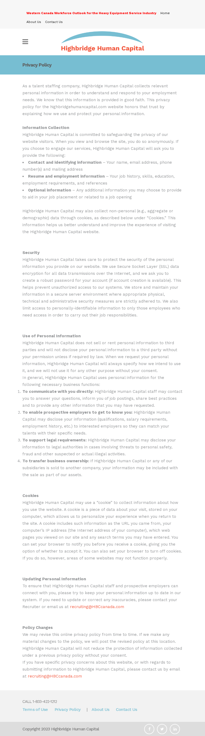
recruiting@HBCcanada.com (97, 606)
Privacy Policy (67, 709)
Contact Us (54, 22)
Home (165, 13)
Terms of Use (35, 709)
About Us (33, 22)
